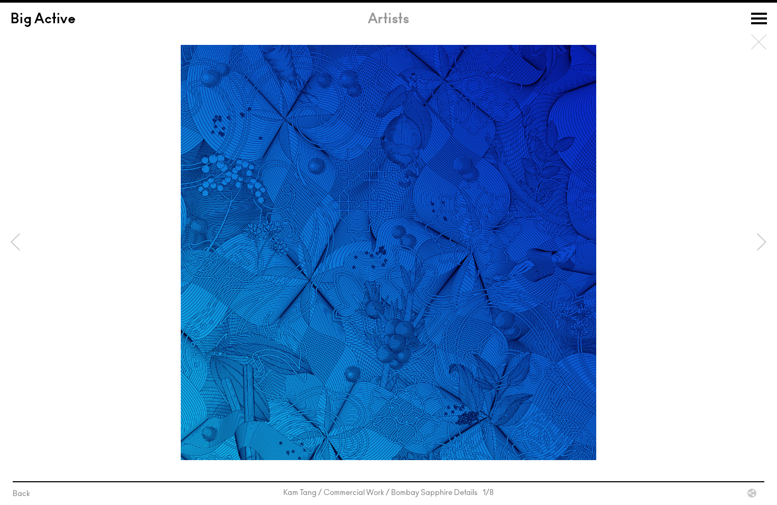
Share (751, 493)
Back (759, 42)
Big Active (43, 20)
